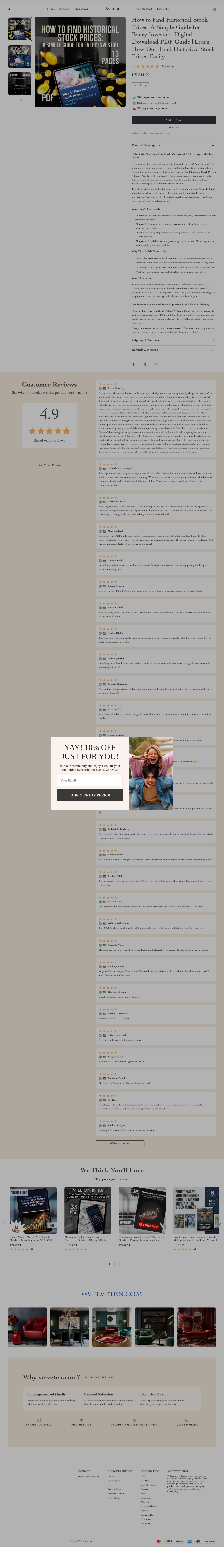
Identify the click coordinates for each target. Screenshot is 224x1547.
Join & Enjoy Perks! (90, 795)
